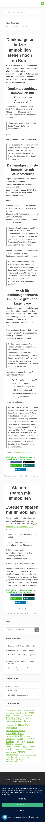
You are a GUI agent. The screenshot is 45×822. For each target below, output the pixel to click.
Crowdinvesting (14, 686)
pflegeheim (18, 744)
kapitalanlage (10, 739)
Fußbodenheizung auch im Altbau (21, 650)
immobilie (21, 724)
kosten (10, 741)
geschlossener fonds (14, 721)
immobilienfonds (15, 733)
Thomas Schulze (10, 476)
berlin (19, 710)
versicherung (31, 755)
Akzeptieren (22, 805)
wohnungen (10, 759)
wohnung (25, 757)
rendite (9, 749)
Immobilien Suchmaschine (18, 695)
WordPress (29, 781)
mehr (22, 811)
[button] (16, 462)
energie (28, 715)
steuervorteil (12, 755)
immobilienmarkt (14, 736)
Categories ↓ (34, 476)
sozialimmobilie (11, 752)
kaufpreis (30, 738)
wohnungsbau (20, 759)
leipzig (23, 742)
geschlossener (27, 718)
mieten (30, 741)
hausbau (9, 725)
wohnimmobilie (13, 757)
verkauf (22, 755)
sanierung (18, 749)
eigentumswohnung (14, 715)
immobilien (11, 727)
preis (24, 746)
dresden (19, 713)
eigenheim (30, 713)
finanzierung (13, 718)
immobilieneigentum (15, 730)
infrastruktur (27, 736)
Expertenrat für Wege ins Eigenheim (21, 646)
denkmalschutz (10, 713)
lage (17, 742)
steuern (22, 752)
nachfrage (9, 744)
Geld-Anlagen (13, 691)
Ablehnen (22, 799)
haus (27, 721)
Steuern (35, 613)
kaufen (20, 739)
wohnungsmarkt (12, 761)
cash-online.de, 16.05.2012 (22, 452)
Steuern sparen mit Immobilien (20, 493)
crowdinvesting (29, 710)
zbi (21, 761)
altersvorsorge (10, 710)
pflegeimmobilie (13, 746)
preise (32, 746)
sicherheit (27, 749)
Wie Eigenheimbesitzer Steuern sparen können (21, 526)
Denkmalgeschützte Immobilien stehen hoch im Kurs (19, 50)
